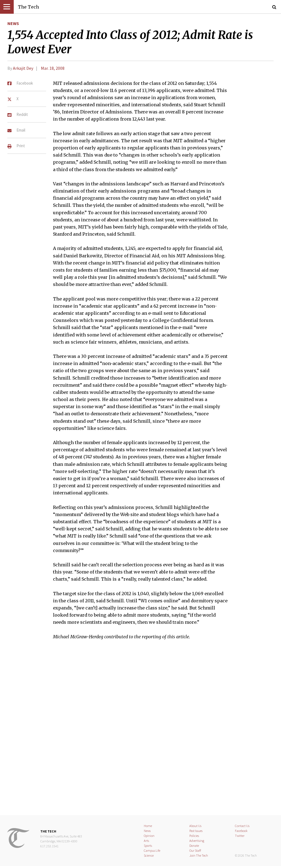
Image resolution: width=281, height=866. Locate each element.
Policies (194, 836)
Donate (194, 845)
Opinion (149, 836)
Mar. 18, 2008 (52, 68)
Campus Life (152, 850)
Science (149, 855)
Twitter (240, 836)
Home (148, 826)
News (13, 23)
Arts (146, 841)
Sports (148, 845)
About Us (195, 826)
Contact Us (242, 826)
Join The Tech (198, 855)
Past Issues (196, 831)
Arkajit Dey (23, 68)
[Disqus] (140, 731)
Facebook (241, 831)
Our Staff (195, 850)
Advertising (196, 841)
